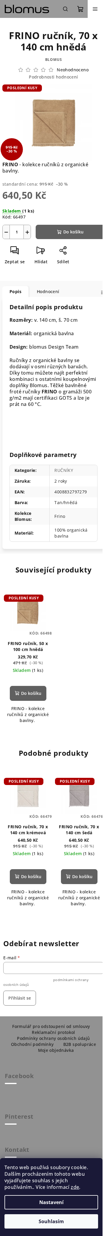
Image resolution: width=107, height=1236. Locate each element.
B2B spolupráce (79, 1044)
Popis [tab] (15, 291)
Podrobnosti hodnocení (53, 77)
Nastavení (51, 1202)
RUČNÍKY (63, 470)
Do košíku (73, 232)
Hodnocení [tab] (48, 291)
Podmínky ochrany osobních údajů (53, 1038)
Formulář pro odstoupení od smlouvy (51, 1026)
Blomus (53, 59)
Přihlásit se (19, 998)
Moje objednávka (56, 1050)
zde (75, 1187)
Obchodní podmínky (32, 1044)
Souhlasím (51, 1221)
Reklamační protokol (53, 1032)
